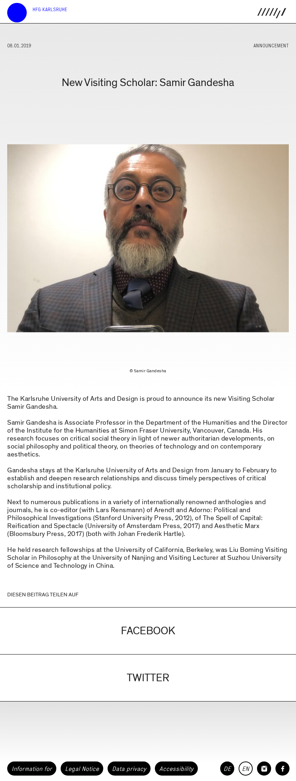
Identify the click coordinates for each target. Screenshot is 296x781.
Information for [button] (32, 769)
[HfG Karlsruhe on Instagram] (264, 768)
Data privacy (129, 769)
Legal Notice (82, 769)
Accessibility (176, 769)
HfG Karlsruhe (49, 10)
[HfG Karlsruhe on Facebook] (282, 768)
